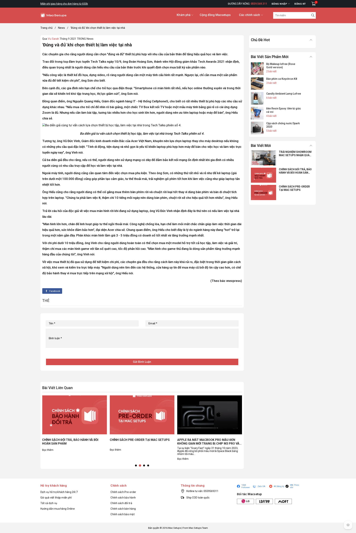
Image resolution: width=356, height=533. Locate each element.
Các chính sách (249, 15)
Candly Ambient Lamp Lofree (283, 93)
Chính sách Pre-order (123, 492)
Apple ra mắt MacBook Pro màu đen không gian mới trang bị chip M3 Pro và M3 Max (208, 442)
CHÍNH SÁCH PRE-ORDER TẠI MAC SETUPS (140, 440)
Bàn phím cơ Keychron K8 (281, 78)
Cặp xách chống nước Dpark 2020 (283, 125)
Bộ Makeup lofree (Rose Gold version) (280, 65)
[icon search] (312, 15)
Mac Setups (174, 528)
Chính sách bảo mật (123, 514)
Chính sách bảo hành (123, 497)
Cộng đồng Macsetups (215, 15)
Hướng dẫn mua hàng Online (57, 508)
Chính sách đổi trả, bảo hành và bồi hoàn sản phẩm (70, 441)
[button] (136, 465)
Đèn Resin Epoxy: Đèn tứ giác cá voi (283, 110)
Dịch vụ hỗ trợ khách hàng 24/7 (59, 492)
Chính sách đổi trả (121, 503)
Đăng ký (300, 3)
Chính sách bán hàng (123, 508)
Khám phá (183, 15)
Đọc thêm (47, 449)
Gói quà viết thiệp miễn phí (56, 497)
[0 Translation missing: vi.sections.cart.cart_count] (313, 3)
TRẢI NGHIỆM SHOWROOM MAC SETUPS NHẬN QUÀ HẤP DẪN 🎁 (295, 153)
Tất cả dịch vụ (48, 503)
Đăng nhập (279, 3)
